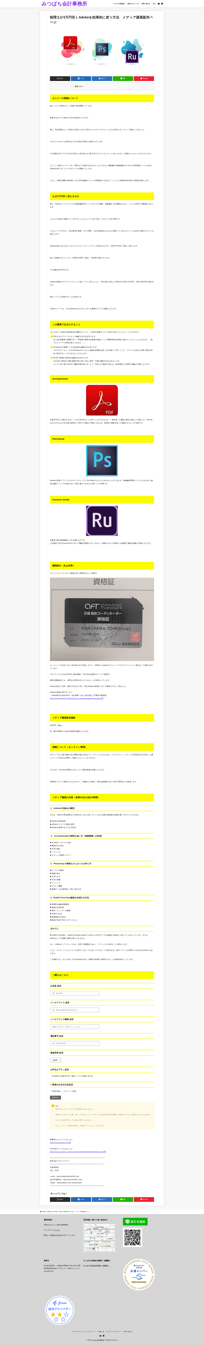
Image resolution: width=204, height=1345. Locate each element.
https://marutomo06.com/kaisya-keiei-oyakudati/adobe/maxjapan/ (75, 698)
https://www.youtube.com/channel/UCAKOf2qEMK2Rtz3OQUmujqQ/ (77, 1152)
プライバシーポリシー (114, 1331)
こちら (57, 1230)
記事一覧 (101, 1331)
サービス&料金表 (119, 3)
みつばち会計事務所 (64, 3)
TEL (154, 3)
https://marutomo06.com (59, 1143)
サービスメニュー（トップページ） (84, 1331)
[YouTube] (159, 4)
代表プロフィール (133, 3)
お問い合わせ (146, 3)
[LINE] (162, 4)
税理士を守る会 (56, 1235)
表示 (81, 86)
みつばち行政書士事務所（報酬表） (96, 1265)
